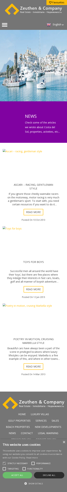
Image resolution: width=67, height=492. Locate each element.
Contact (27, 433)
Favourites (58, 2)
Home (22, 414)
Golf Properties (19, 420)
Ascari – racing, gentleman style (33, 186)
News (12, 433)
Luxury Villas (40, 414)
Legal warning (48, 433)
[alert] (33, 465)
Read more (33, 212)
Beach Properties (18, 427)
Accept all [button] (17, 475)
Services (41, 420)
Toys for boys (33, 262)
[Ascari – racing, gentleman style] (33, 169)
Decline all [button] (49, 475)
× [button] (64, 442)
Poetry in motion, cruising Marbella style (33, 341)
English (57, 24)
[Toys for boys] (33, 246)
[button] (33, 483)
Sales (55, 420)
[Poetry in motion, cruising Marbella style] (33, 323)
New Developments (48, 427)
